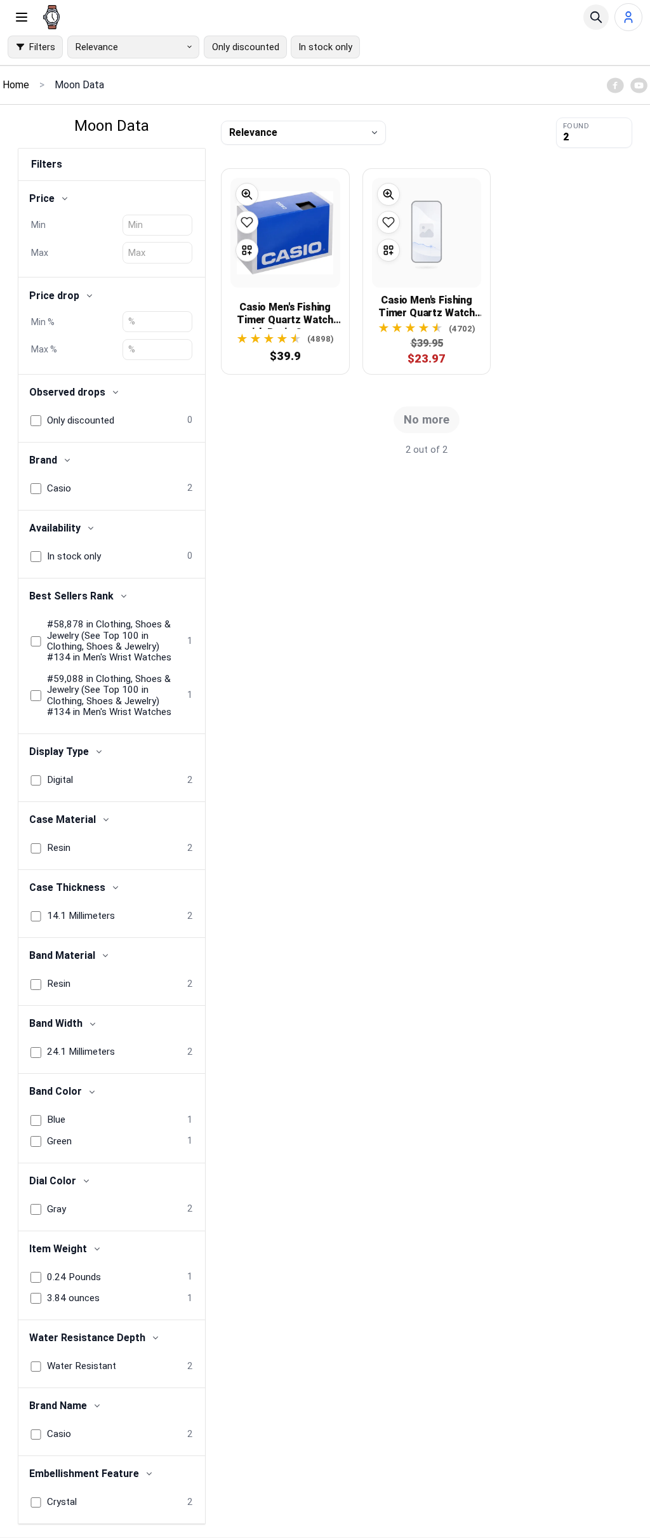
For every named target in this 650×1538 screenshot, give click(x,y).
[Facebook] (615, 85)
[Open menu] (22, 17)
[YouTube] (638, 85)
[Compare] (246, 250)
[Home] (51, 17)
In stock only (325, 47)
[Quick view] (246, 194)
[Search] (596, 17)
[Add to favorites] (246, 222)
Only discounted (245, 47)
